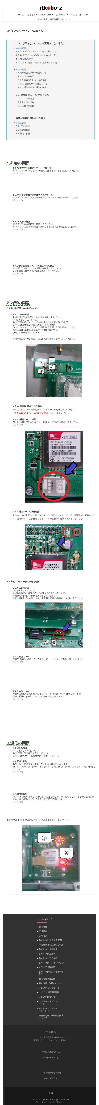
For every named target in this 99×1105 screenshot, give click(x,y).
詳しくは (17, 173)
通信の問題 (21, 123)
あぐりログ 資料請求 (48, 949)
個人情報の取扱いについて (51, 983)
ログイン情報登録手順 (49, 992)
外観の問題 (21, 48)
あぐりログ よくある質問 (50, 940)
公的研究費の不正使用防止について (54, 19)
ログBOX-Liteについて (49, 987)
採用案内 (43, 931)
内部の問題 (21, 69)
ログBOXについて (47, 996)
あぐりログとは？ (47, 953)
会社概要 (31, 14)
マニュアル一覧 (78, 14)
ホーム (21, 14)
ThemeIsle (61, 1102)
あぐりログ (61, 14)
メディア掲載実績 (47, 967)
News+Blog (45, 14)
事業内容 (43, 935)
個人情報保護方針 (47, 978)
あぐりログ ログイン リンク (51, 962)
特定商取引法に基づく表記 (51, 944)
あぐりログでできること (50, 958)
